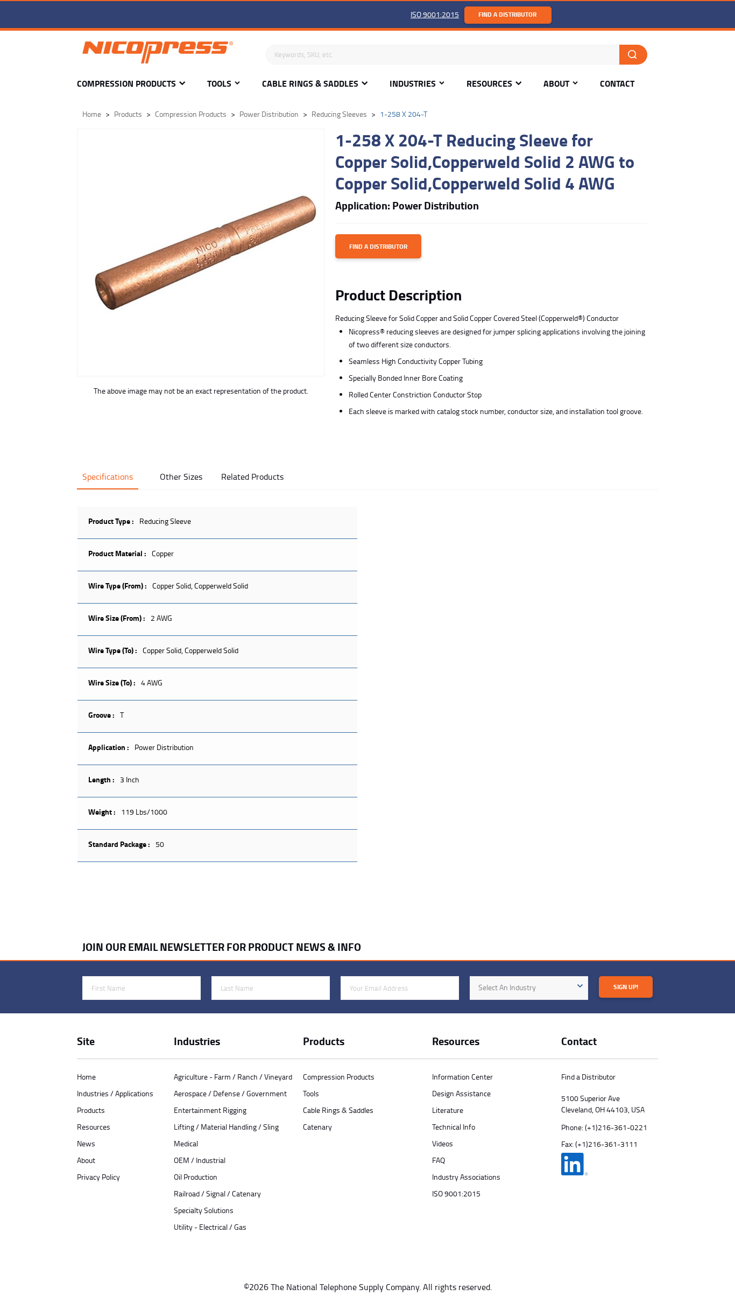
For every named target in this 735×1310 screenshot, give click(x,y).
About (556, 83)
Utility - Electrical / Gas (210, 1227)
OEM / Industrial (199, 1160)
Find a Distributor (507, 14)
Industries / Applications (115, 1093)
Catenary (317, 1127)
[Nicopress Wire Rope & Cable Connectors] (168, 54)
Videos (442, 1143)
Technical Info (453, 1127)
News (86, 1143)
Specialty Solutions (204, 1210)
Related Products (252, 476)
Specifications (107, 476)
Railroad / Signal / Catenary (217, 1193)
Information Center (462, 1076)
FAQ (438, 1160)
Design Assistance (461, 1093)
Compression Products (126, 83)
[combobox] (529, 988)
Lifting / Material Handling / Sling (226, 1127)
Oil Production (195, 1177)
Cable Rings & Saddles (310, 83)
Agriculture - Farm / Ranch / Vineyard (233, 1076)
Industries (413, 83)
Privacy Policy (98, 1177)
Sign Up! (625, 986)
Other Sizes (181, 476)
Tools (219, 83)
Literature (447, 1110)
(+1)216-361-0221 (616, 1127)
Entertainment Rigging (210, 1110)
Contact (617, 83)
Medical (186, 1143)
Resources (489, 83)
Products (91, 1110)
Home (86, 1076)
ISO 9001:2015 (435, 14)
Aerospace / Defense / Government (230, 1093)
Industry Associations (466, 1177)
